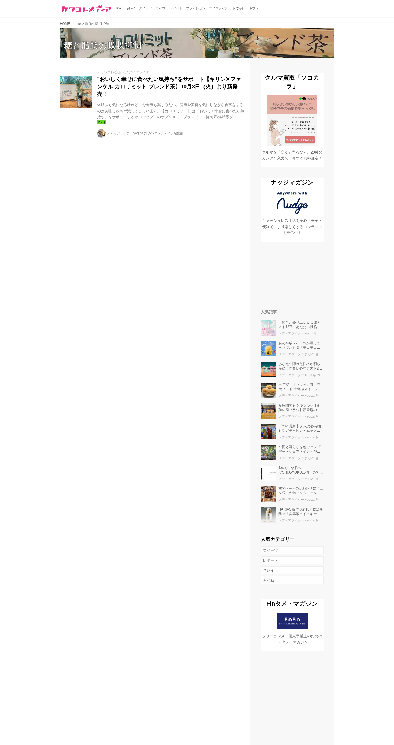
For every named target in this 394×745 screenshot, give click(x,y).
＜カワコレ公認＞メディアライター (125, 72)
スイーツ (270, 550)
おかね (268, 580)
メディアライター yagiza (125, 133)
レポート (270, 560)
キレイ (268, 570)
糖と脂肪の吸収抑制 (103, 45)
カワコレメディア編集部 (165, 133)
